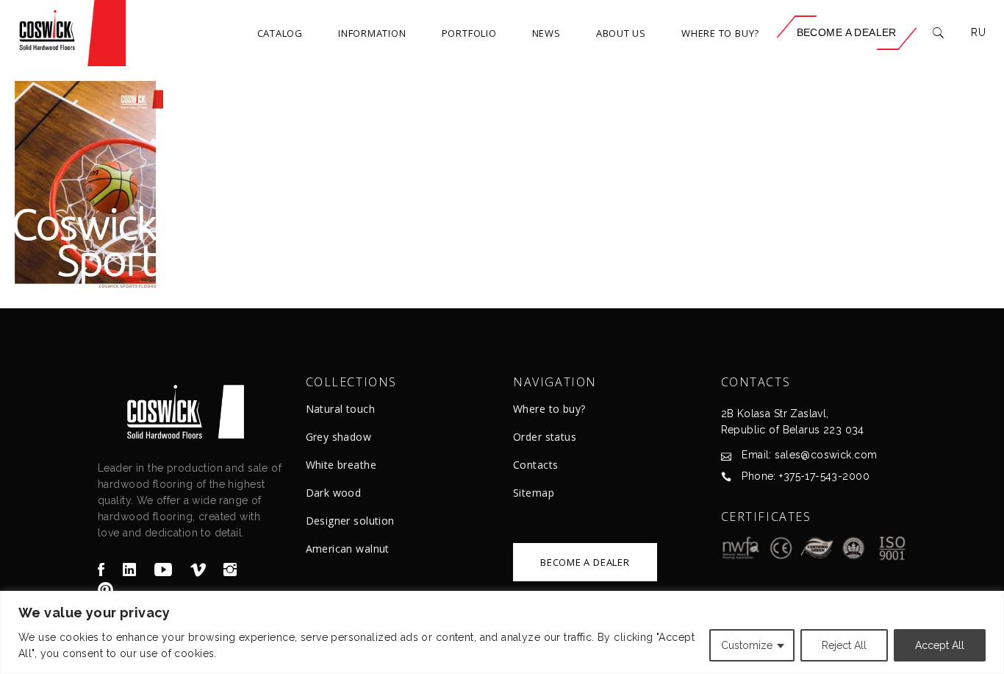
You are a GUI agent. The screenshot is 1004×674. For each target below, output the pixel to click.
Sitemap (533, 493)
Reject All (844, 645)
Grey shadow (339, 437)
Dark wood (334, 493)
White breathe (341, 465)
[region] (502, 632)
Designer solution (350, 521)
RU (978, 32)
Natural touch (340, 409)
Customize (746, 645)
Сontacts (535, 465)
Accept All (939, 645)
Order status (544, 437)
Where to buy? (549, 409)
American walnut (348, 549)
